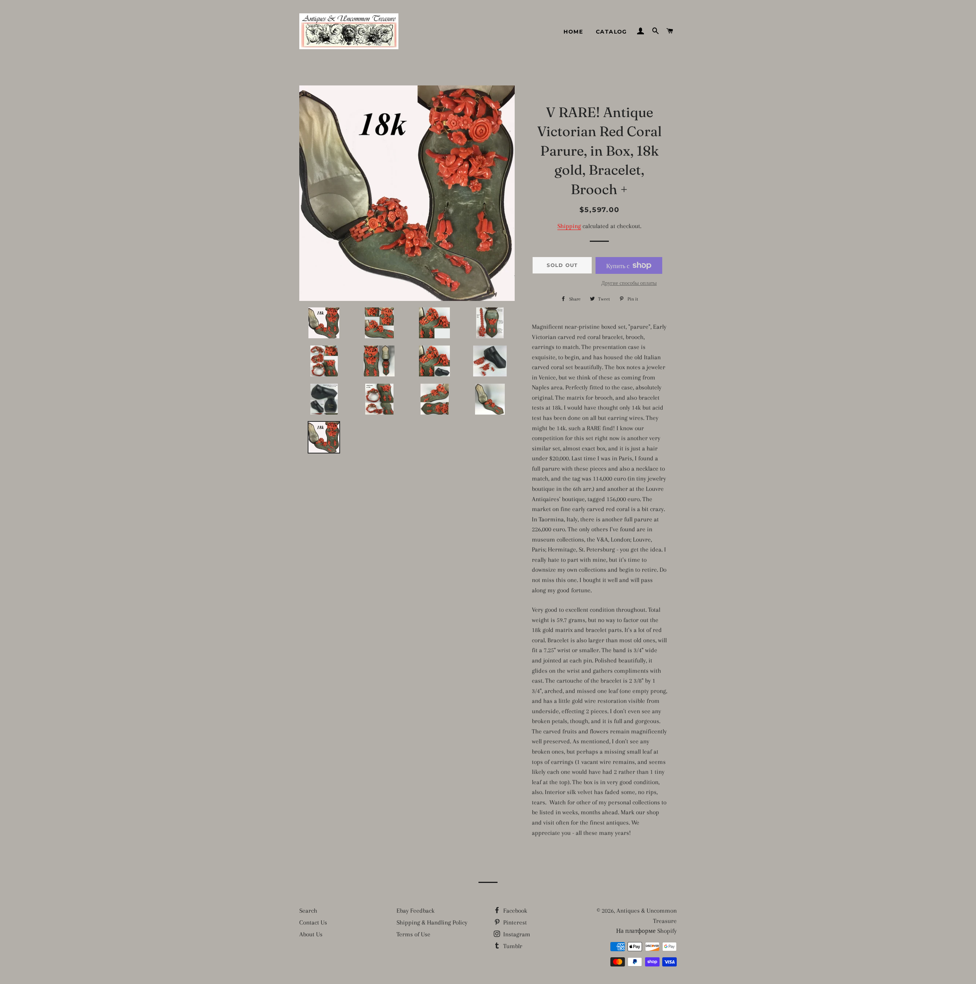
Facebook (514, 910)
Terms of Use (413, 934)
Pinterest (514, 922)
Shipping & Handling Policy (431, 922)
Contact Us (313, 922)
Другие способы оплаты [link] (629, 283)
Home (573, 31)
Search (308, 910)
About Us (311, 934)
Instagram (516, 934)
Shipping (569, 226)
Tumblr (512, 946)
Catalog (611, 31)
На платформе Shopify (646, 930)
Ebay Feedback (415, 910)
